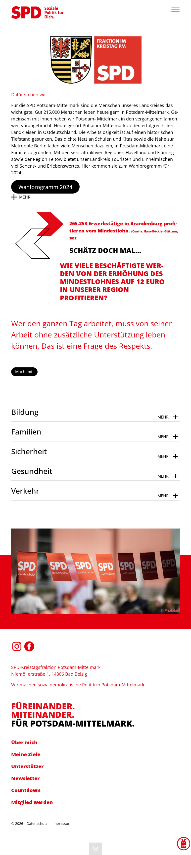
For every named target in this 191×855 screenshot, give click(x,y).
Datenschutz (37, 823)
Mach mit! (24, 371)
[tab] (95, 412)
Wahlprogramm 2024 (45, 187)
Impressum (61, 823)
